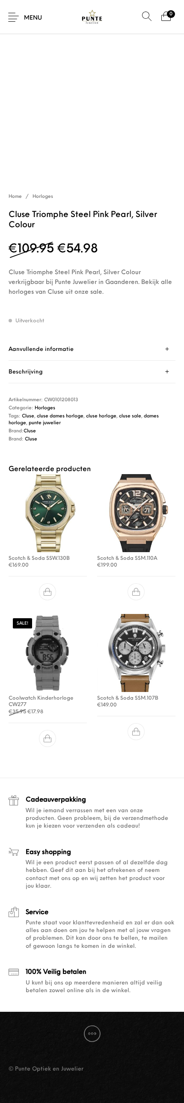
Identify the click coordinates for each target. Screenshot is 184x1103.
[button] (47, 591)
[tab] (92, 349)
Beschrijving (26, 372)
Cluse (28, 416)
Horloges (43, 196)
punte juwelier (45, 423)
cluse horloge (101, 416)
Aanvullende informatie (41, 349)
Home (15, 196)
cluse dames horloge (60, 416)
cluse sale (130, 416)
